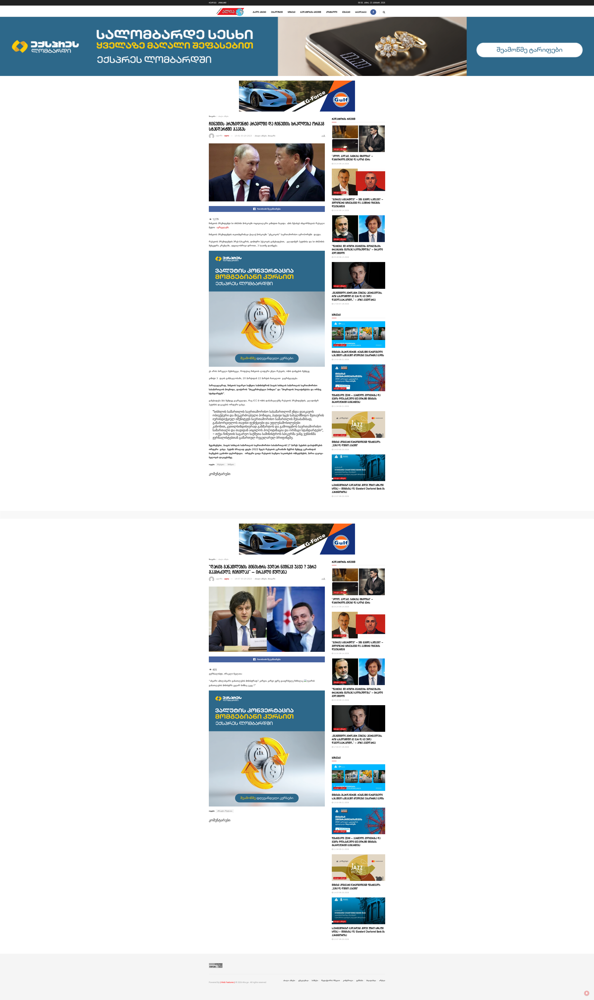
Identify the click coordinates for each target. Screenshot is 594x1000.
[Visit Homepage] (230, 12)
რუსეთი (220, 464)
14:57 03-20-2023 (243, 579)
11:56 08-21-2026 (341, 406)
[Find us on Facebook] (373, 11)
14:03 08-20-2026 (341, 450)
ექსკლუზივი (277, 12)
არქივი (382, 980)
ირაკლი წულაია (224, 811)
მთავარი (212, 116)
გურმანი (346, 12)
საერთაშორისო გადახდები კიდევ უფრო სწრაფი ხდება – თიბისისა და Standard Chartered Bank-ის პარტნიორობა (358, 488)
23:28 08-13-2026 (341, 257)
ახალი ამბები (259, 12)
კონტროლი (331, 12)
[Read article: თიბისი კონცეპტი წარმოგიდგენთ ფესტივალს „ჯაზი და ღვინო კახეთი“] (358, 424)
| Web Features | (227, 982)
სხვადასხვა (360, 12)
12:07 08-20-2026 (341, 496)
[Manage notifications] (586, 993)
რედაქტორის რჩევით (310, 12)
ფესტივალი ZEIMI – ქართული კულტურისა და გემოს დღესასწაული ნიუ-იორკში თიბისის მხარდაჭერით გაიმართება (356, 399)
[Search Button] (384, 11)
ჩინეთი (231, 464)
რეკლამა (212, 3)
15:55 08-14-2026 (341, 210)
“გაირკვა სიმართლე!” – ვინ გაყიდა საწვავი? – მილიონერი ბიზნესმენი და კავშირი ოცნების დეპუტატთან (357, 203)
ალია (226, 136)
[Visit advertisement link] (297, 98)
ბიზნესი (291, 12)
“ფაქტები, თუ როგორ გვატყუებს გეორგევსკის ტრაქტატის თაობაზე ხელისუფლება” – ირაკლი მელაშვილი (357, 249)
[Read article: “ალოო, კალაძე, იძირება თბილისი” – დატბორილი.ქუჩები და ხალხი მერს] (358, 138)
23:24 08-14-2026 (341, 164)
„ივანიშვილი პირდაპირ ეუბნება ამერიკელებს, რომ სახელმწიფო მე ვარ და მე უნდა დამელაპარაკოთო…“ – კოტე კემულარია (357, 296)
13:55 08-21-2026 (341, 360)
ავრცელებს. (223, 227)
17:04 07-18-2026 (341, 304)
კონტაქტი (222, 3)
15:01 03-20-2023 (243, 136)
